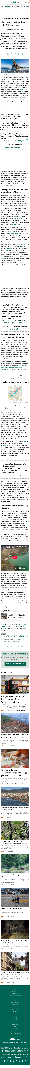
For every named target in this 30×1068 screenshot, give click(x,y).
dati (8, 208)
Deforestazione (4, 641)
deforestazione (5, 445)
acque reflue (16, 224)
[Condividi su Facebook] (8, 54)
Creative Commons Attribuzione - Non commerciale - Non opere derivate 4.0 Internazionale (14, 635)
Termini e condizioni (15, 1033)
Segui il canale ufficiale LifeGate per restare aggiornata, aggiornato (13, 626)
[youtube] (16, 1061)
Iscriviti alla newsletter (13, 663)
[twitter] (7, 1061)
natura (6, 250)
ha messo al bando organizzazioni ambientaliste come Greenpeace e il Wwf (14, 368)
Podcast (15, 1000)
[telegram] (25, 1061)
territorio (22, 246)
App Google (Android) (15, 996)
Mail (15, 1026)
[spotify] (13, 1061)
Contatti (15, 1020)
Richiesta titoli (15, 1002)
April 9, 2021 (12, 329)
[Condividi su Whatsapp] (18, 54)
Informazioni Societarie (15, 1031)
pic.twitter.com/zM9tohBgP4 (12, 140)
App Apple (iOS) (15, 993)
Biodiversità (21, 639)
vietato (13, 511)
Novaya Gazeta (13, 233)
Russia (10, 641)
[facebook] (4, 1061)
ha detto (24, 441)
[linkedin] (22, 1061)
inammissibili (24, 522)
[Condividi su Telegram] (22, 54)
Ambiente (3, 710)
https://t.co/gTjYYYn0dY (12, 323)
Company (15, 1017)
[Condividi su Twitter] (11, 54)
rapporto (3, 259)
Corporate (15, 1005)
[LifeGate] (15, 2)
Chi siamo (15, 1022)
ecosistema (8, 248)
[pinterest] (10, 1061)
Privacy (15, 1029)
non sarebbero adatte (18, 218)
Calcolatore (15, 1007)
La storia (15, 1024)
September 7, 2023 (12, 147)
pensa (2, 603)
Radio (15, 998)
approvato (22, 90)
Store (8, 2)
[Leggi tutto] (28, 672)
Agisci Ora (15, 1009)
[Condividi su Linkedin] (15, 54)
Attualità (15, 989)
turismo (15, 201)
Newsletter (15, 991)
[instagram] (19, 1061)
